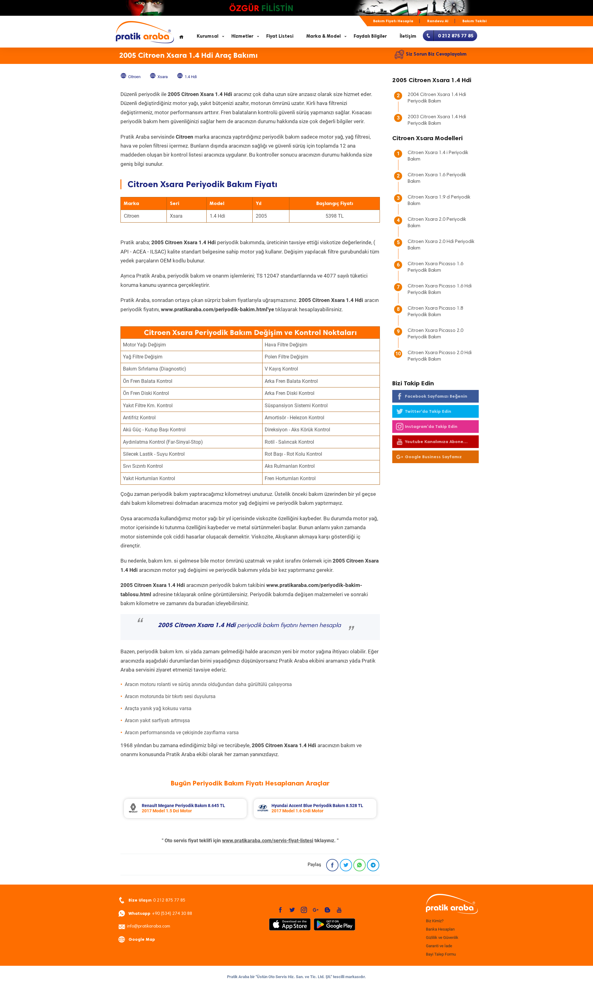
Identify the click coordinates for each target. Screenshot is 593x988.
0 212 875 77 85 (156, 900)
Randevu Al (437, 21)
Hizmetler (242, 36)
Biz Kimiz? (435, 921)
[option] (185, 808)
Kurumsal (207, 36)
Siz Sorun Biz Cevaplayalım (436, 54)
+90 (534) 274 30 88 (160, 913)
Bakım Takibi (474, 21)
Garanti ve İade (439, 946)
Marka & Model (323, 36)
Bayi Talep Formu (441, 954)
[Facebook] (332, 865)
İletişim (408, 36)
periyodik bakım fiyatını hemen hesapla (249, 625)
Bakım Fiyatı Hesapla (393, 21)
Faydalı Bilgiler (370, 36)
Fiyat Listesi (279, 36)
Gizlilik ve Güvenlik (442, 937)
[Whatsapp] (359, 865)
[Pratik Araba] (450, 904)
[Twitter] (346, 865)
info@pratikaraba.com (148, 926)
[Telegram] (373, 865)
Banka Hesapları (440, 929)
